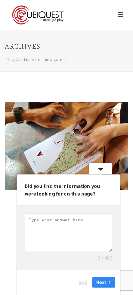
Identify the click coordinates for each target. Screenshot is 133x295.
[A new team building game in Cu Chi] (66, 146)
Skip (83, 281)
